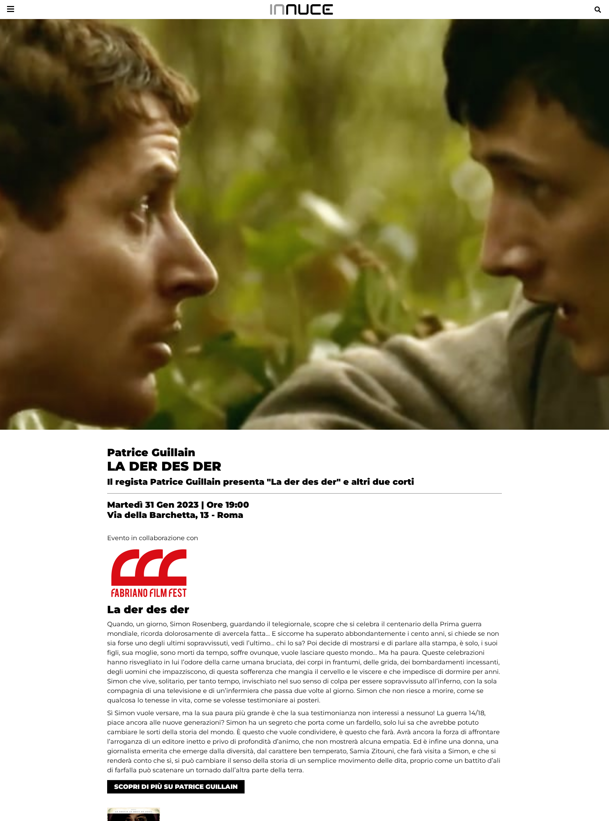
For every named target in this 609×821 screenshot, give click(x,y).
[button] (597, 9)
